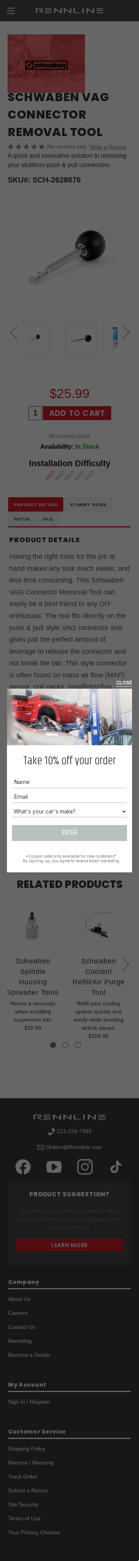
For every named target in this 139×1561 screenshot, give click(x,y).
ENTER (69, 832)
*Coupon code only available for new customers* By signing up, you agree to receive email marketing (71, 858)
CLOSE (124, 683)
